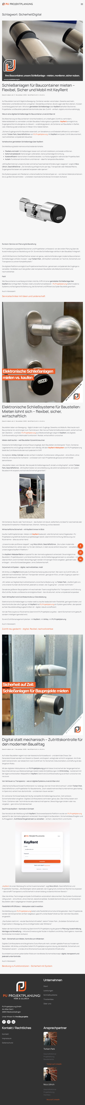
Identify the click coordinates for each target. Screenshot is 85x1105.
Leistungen (48, 990)
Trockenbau (49, 999)
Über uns (47, 1003)
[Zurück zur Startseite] (17, 4)
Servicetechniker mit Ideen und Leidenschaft (23, 296)
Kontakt (5, 1034)
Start (46, 986)
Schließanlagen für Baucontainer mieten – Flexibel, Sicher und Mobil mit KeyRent (38, 87)
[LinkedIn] (80, 559)
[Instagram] (80, 552)
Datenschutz (7, 1043)
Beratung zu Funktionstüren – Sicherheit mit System (27, 966)
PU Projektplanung (40, 134)
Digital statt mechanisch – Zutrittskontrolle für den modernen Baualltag (42, 742)
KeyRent (35, 534)
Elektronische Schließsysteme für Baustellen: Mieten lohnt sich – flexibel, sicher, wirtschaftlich (41, 411)
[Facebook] (80, 546)
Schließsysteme (50, 995)
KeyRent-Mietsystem (56, 447)
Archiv (42, 95)
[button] (82, 4)
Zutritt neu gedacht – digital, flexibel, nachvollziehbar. (27, 628)
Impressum (7, 1038)
